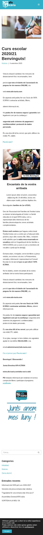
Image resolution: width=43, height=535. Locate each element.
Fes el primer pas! (15, 353)
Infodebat (5, 465)
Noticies (4, 63)
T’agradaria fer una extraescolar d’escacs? (18, 493)
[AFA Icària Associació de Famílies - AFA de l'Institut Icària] (9, 4)
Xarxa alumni (7, 473)
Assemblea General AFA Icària (13, 497)
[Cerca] (38, 452)
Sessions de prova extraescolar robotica (17, 489)
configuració (29, 527)
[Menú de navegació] (38, 4)
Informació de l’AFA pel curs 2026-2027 (16, 485)
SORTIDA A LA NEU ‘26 (11, 500)
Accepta (7, 531)
